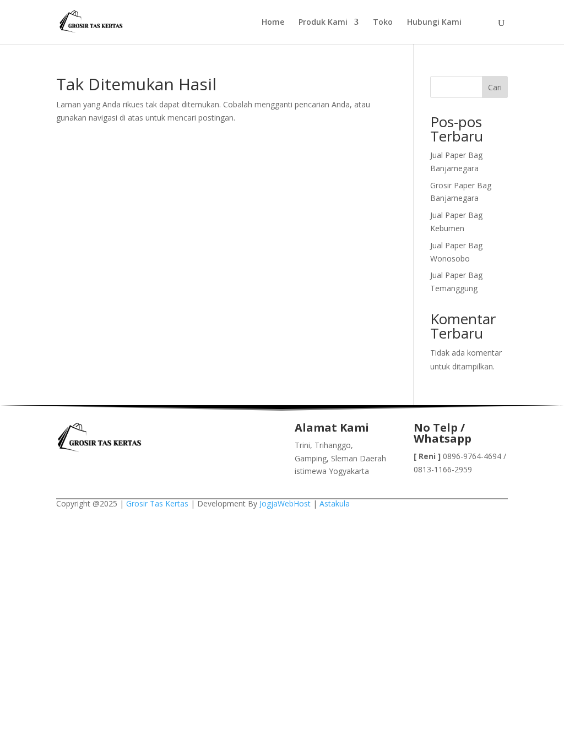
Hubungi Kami (434, 22)
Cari (495, 87)
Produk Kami (323, 22)
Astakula (334, 503)
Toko (383, 22)
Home (273, 22)
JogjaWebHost (285, 503)
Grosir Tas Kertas (157, 503)
